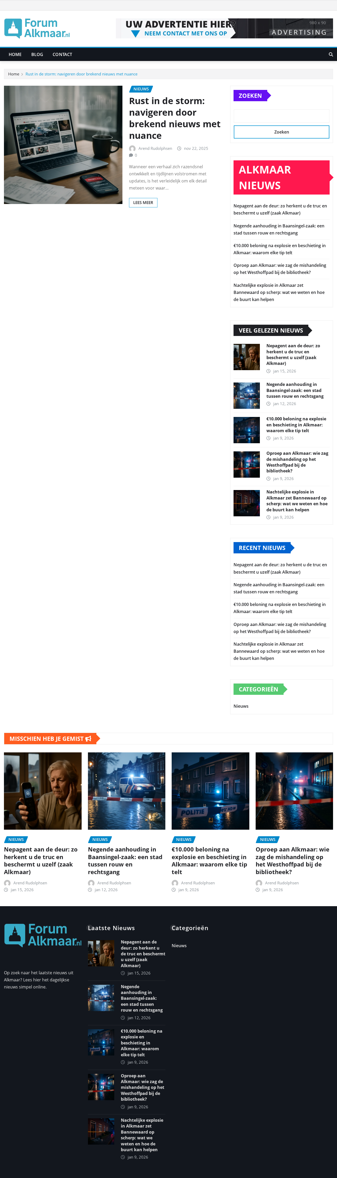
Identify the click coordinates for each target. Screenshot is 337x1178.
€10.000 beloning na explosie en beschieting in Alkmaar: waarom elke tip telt (296, 425)
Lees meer (143, 202)
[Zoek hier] (331, 54)
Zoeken (250, 95)
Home (15, 54)
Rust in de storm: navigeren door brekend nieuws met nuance (81, 74)
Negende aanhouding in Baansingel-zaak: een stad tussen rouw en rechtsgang (295, 390)
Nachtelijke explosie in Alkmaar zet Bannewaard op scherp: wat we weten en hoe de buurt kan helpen (279, 292)
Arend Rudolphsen (155, 148)
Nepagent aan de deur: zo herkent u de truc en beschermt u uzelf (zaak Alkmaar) (293, 354)
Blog (37, 54)
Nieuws (241, 706)
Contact (62, 54)
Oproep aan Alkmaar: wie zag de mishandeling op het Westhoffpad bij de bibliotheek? (297, 462)
